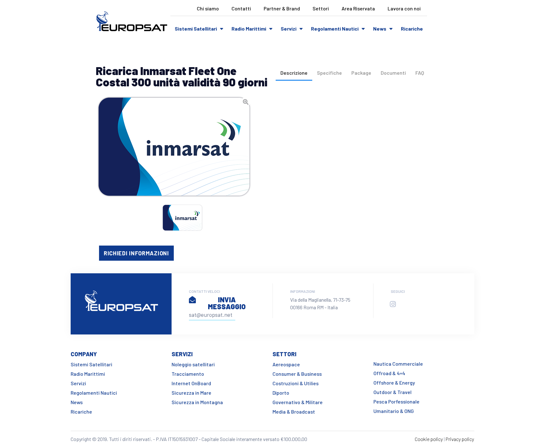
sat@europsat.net (210, 314)
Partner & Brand (282, 8)
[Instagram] (392, 304)
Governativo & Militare (297, 402)
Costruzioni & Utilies (295, 383)
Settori (321, 8)
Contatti (241, 8)
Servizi (288, 29)
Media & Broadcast (293, 412)
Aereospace (286, 364)
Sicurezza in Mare (191, 393)
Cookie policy (429, 439)
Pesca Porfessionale (396, 401)
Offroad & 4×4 (389, 373)
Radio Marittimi (248, 29)
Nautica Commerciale (398, 364)
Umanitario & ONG (393, 411)
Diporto (280, 393)
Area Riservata (358, 8)
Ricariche (412, 29)
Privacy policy (460, 439)
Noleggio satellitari (193, 364)
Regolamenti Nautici (335, 29)
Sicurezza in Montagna (197, 402)
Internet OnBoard (191, 383)
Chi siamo (208, 8)
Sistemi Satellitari (196, 29)
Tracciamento (188, 374)
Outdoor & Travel (392, 392)
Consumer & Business (297, 374)
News (379, 29)
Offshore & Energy (394, 383)
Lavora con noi (404, 8)
